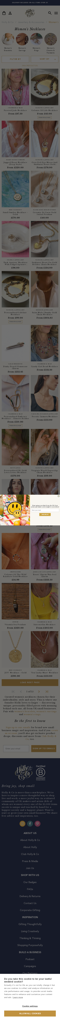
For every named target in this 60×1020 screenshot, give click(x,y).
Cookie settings (30, 1006)
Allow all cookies (30, 1013)
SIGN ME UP (45, 514)
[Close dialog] (58, 496)
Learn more (18, 997)
